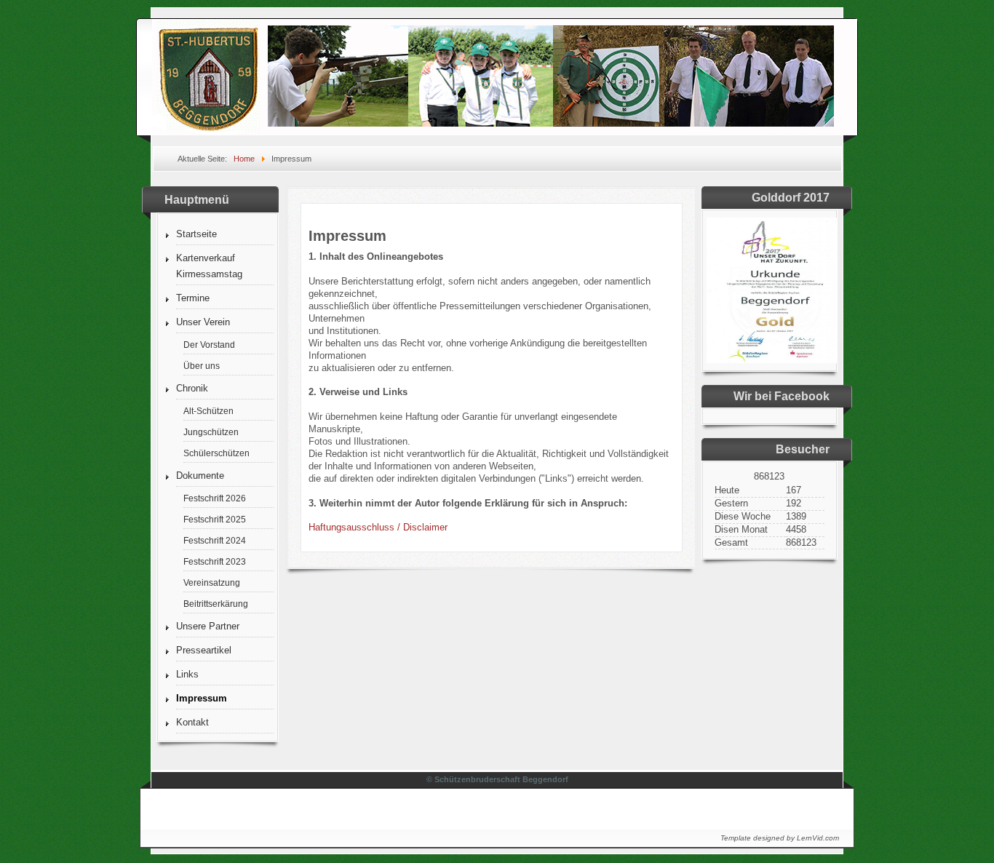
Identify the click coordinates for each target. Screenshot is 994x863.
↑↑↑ (818, 805)
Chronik (192, 388)
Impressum (201, 698)
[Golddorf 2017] (772, 359)
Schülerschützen (216, 453)
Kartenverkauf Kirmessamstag (209, 265)
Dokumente (200, 475)
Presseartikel (203, 650)
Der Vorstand (209, 344)
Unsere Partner (207, 626)
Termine (193, 298)
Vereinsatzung (211, 582)
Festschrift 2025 (214, 519)
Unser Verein (203, 322)
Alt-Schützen (208, 410)
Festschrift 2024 (214, 540)
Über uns (201, 365)
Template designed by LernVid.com (779, 838)
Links (187, 674)
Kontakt (192, 722)
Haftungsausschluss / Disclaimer (378, 527)
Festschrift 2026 (214, 498)
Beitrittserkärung (215, 603)
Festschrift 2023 (214, 561)
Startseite (196, 233)
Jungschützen (211, 432)
